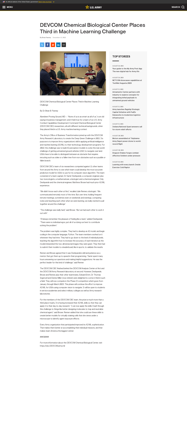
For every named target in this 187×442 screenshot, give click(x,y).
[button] (1, 4)
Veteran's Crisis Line (134, 432)
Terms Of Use (80, 432)
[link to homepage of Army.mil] (93, 7)
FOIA (107, 432)
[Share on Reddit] (53, 44)
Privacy (68, 432)
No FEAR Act (117, 432)
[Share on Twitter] (42, 44)
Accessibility (95, 432)
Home (46, 432)
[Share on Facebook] (47, 44)
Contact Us (56, 432)
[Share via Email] (64, 44)
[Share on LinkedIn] (58, 44)
